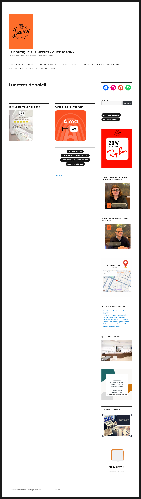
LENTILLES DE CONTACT (92, 64)
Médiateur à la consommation (75, 160)
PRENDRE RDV (113, 64)
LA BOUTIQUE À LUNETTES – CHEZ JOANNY (41, 52)
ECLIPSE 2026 (31, 69)
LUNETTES (30, 64)
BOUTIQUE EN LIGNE (111, 115)
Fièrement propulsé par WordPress (50, 490)
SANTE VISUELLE (69, 64)
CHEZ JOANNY (15, 64)
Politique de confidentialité (75, 155)
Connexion (58, 175)
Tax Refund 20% (75, 151)
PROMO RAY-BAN (47, 69)
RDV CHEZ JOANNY (110, 119)
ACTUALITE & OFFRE (48, 64)
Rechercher (105, 100)
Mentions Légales (75, 164)
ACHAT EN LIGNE (16, 69)
